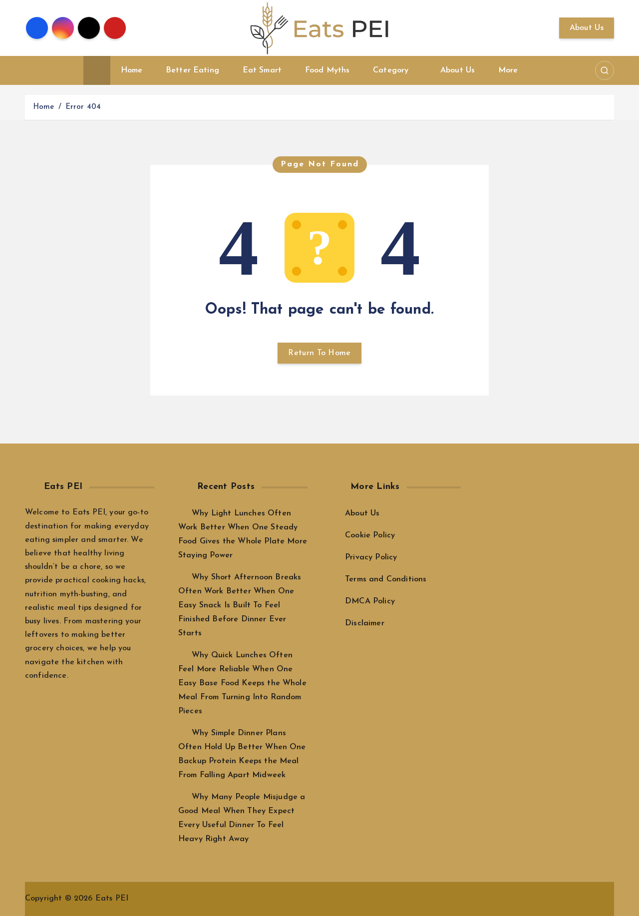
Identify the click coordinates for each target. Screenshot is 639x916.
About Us (587, 28)
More (508, 70)
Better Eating (192, 70)
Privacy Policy (371, 557)
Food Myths (327, 70)
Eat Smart (262, 70)
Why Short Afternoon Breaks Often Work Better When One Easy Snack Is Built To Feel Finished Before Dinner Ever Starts (239, 605)
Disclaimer (364, 623)
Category (390, 70)
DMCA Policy (370, 601)
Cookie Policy (370, 535)
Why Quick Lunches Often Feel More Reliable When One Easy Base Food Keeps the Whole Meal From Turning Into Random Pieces (242, 683)
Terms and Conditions (385, 579)
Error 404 (83, 107)
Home (132, 70)
